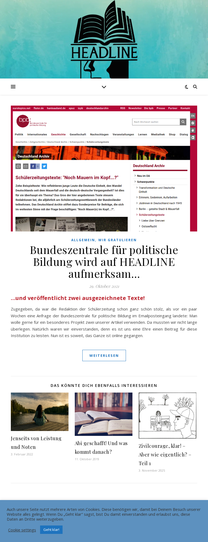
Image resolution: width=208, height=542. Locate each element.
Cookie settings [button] (22, 529)
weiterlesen (104, 355)
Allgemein (83, 240)
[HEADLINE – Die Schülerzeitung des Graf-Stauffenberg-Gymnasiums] (104, 51)
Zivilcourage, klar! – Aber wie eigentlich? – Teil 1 (165, 454)
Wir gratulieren (117, 240)
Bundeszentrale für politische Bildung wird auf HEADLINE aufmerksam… (104, 261)
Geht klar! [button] (51, 529)
